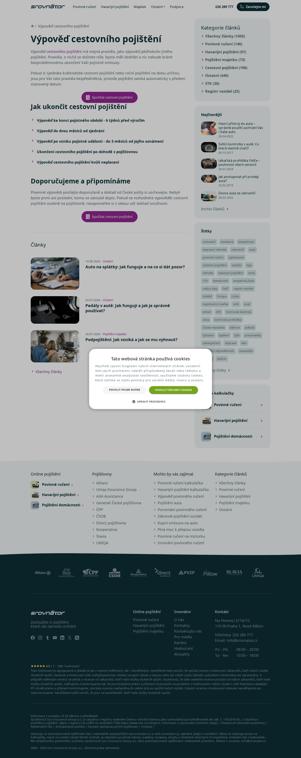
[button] (150, 401)
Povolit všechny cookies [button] (173, 390)
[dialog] (150, 379)
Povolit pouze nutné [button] (124, 390)
